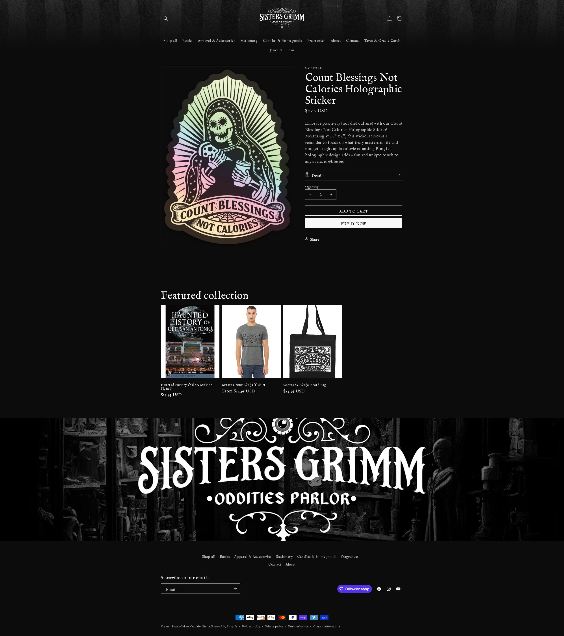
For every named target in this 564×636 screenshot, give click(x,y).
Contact (274, 563)
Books (225, 556)
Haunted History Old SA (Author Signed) (186, 386)
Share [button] (314, 238)
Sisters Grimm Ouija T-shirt (243, 384)
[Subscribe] (235, 588)
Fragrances (350, 556)
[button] (166, 18)
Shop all (208, 556)
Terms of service (298, 626)
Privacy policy (274, 626)
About (291, 563)
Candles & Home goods (316, 556)
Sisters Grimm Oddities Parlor (190, 626)
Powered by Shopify (224, 626)
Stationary (284, 556)
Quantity (311, 186)
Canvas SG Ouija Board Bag (304, 384)
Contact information (326, 626)
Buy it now (353, 223)
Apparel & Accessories (253, 556)
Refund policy (251, 626)
